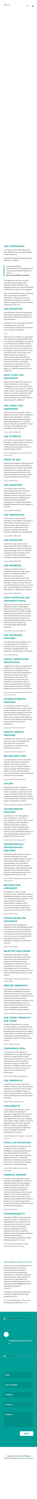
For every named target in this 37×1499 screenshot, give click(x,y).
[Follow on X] (6, 1334)
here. (25, 1302)
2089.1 (15, 1296)
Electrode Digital (27, 1458)
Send (26, 1433)
